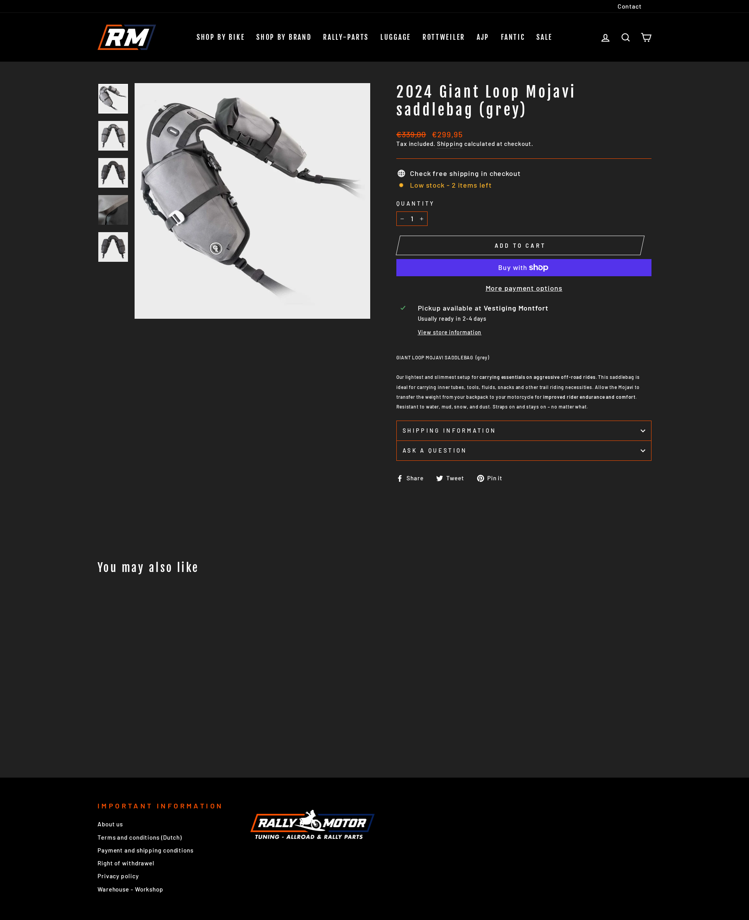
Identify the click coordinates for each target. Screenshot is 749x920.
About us (110, 824)
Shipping (450, 143)
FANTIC (513, 37)
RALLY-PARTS (346, 37)
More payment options (524, 288)
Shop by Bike (221, 37)
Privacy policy (118, 875)
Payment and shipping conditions (145, 850)
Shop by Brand (283, 37)
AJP (483, 37)
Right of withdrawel (126, 863)
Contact (630, 6)
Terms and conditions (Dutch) (140, 837)
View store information (450, 332)
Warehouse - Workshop (130, 889)
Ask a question (435, 450)
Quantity (415, 203)
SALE (544, 37)
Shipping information (449, 430)
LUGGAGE (395, 37)
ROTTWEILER (443, 37)
